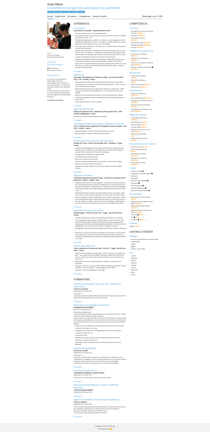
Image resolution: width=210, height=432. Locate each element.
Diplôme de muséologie (85, 348)
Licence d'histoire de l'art (85, 370)
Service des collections (84, 246)
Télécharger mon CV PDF (152, 16)
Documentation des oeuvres (143, 143)
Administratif (136, 90)
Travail (133, 168)
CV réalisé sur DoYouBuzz (55, 100)
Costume (134, 28)
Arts (131, 252)
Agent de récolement (84, 109)
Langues (133, 223)
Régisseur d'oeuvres (83, 175)
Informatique (136, 194)
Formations (82, 279)
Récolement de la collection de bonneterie (94, 140)
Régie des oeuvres (138, 114)
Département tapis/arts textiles (89, 210)
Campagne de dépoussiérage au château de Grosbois (99, 123)
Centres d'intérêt (141, 231)
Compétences (138, 23)
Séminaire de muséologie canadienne (91, 305)
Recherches (135, 72)
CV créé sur (102, 429)
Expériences (82, 23)
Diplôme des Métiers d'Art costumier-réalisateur (96, 399)
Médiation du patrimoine (141, 51)
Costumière (79, 28)
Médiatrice (79, 74)
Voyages (133, 236)
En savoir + (78, 71)
